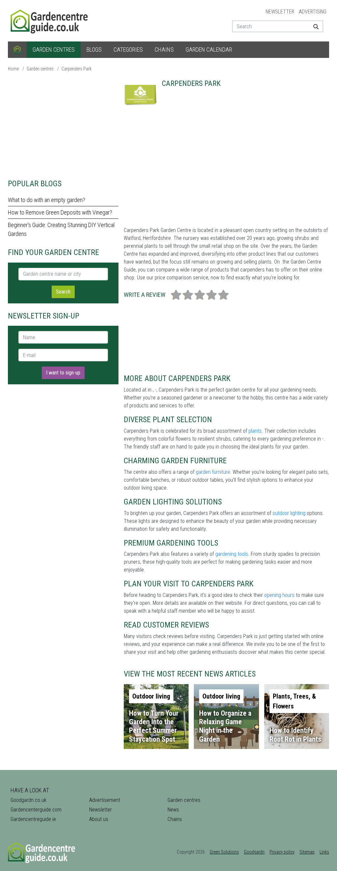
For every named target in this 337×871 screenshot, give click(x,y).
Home (13, 68)
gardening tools (231, 554)
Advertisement (104, 800)
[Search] (315, 26)
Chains (164, 49)
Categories (128, 49)
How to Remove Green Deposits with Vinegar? (60, 212)
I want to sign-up (63, 373)
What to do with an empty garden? (46, 199)
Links (324, 852)
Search (63, 292)
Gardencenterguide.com (36, 810)
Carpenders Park (76, 68)
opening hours (279, 595)
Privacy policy (282, 852)
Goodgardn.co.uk (28, 800)
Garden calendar (209, 49)
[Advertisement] (63, 125)
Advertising (312, 12)
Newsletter (280, 12)
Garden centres (54, 49)
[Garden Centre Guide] (50, 20)
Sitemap (307, 852)
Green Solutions (224, 852)
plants (255, 431)
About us (98, 819)
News (173, 810)
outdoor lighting (288, 513)
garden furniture (213, 472)
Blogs (94, 49)
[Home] (17, 49)
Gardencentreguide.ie (33, 819)
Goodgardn (254, 852)
